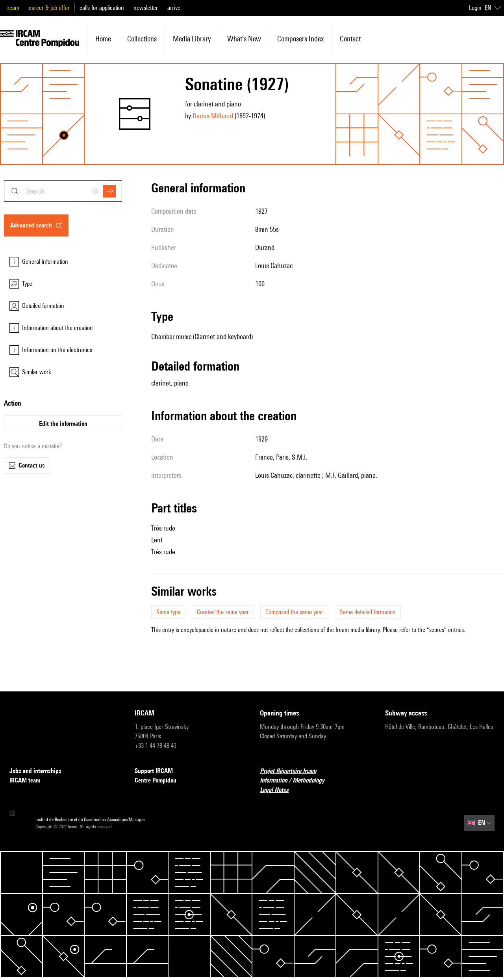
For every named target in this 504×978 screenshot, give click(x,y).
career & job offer (49, 7)
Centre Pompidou (155, 780)
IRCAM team (24, 780)
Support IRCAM (154, 771)
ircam (12, 7)
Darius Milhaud (213, 116)
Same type (168, 612)
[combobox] (63, 191)
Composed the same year (294, 612)
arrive (173, 7)
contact (350, 38)
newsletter (145, 7)
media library (192, 38)
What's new (244, 38)
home (103, 38)
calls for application (102, 7)
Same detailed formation (368, 612)
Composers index (300, 38)
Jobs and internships (35, 771)
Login (475, 7)
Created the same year (223, 612)
